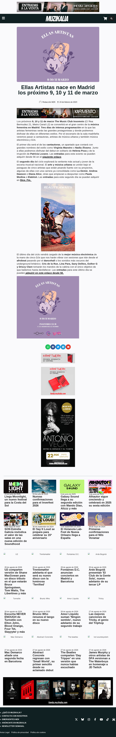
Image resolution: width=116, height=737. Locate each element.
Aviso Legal (5, 732)
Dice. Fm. (26, 180)
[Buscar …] (111, 18)
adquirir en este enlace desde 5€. (44, 273)
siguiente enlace (51, 157)
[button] (47, 346)
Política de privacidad (20, 732)
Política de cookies (38, 732)
